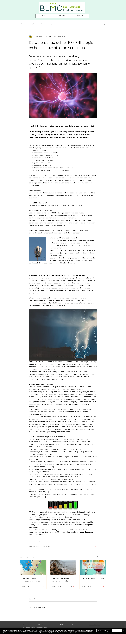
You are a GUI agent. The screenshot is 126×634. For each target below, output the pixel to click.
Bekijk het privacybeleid (85, 632)
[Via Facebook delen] (30, 541)
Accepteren (116, 631)
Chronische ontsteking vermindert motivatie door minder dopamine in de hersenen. (62, 580)
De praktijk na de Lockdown (93, 579)
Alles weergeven (101, 557)
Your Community (47, 24)
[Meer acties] (96, 37)
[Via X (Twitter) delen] (34, 541)
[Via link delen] (43, 541)
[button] (104, 24)
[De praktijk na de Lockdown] (93, 567)
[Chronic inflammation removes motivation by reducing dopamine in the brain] (33, 567)
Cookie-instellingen (103, 631)
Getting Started (33, 24)
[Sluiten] (124, 631)
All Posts (22, 24)
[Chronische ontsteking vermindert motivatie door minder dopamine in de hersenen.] (63, 567)
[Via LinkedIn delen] (39, 541)
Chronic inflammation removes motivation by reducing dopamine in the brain (32, 580)
